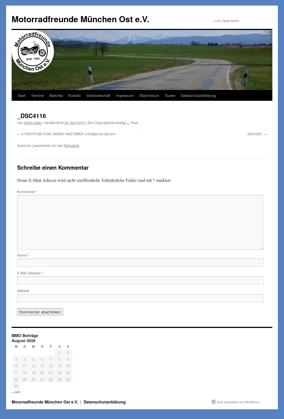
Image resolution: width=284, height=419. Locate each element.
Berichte (56, 95)
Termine (37, 95)
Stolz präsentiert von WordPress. (238, 402)
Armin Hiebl (33, 122)
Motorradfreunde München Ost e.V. (80, 19)
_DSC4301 (254, 133)
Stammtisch (149, 95)
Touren (169, 95)
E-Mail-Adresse (30, 272)
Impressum (125, 95)
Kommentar (27, 191)
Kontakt (74, 95)
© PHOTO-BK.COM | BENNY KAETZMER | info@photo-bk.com (68, 133)
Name (23, 255)
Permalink (71, 145)
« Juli (16, 391)
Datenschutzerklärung (198, 95)
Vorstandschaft (98, 95)
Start (22, 95)
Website (23, 290)
